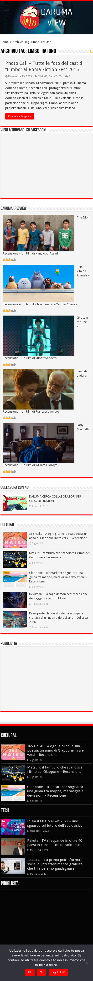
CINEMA (42, 76)
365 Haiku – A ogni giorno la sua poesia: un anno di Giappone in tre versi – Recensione (55, 750)
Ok (30, 972)
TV (60, 76)
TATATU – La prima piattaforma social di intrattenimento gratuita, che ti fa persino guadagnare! (55, 864)
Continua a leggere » (19, 116)
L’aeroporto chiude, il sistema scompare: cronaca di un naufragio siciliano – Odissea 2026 (58, 618)
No (41, 972)
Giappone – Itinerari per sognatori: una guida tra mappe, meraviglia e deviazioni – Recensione (58, 577)
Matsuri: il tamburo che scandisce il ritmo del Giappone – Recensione (56, 769)
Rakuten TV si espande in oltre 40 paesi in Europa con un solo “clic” (54, 842)
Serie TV (53, 76)
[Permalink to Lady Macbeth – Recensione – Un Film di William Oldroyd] (38, 442)
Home (4, 42)
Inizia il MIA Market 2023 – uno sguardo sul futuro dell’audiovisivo (55, 823)
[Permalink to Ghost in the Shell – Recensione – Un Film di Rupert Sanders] (38, 335)
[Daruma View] (46, 16)
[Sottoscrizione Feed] (91, 51)
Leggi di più (58, 972)
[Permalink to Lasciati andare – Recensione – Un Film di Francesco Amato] (38, 389)
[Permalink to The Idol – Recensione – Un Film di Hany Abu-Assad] (38, 233)
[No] (87, 962)
